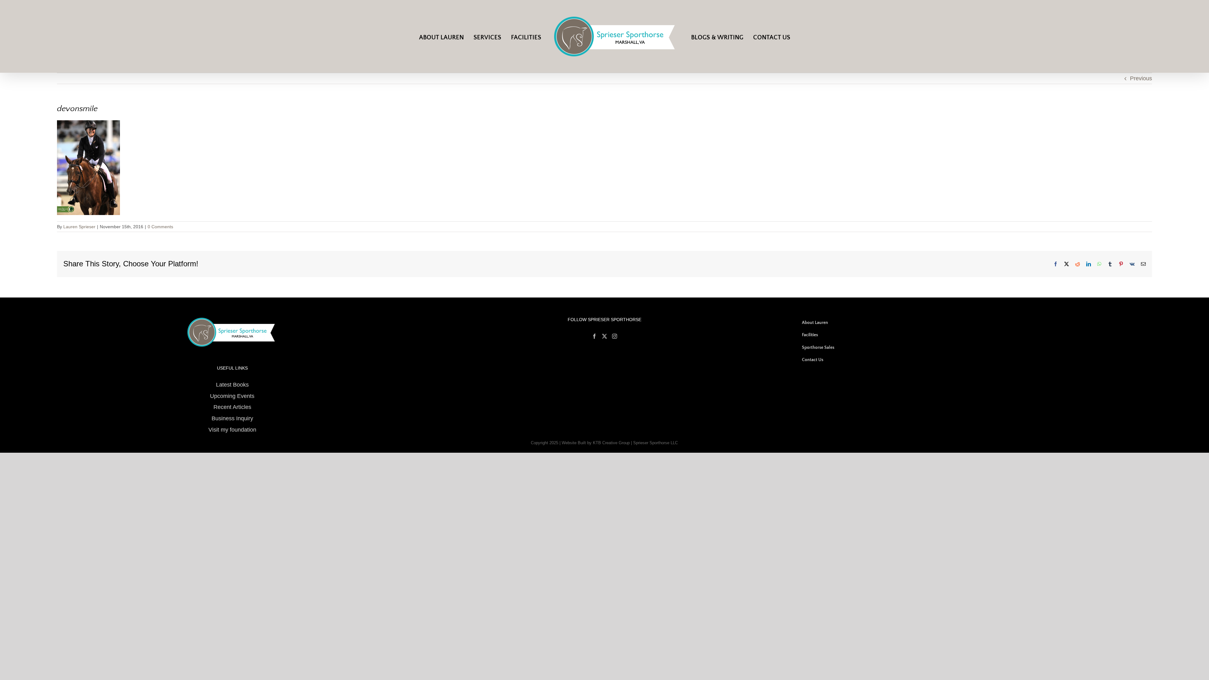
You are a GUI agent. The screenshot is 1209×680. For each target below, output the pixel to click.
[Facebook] (594, 336)
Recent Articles (232, 407)
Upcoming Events (232, 396)
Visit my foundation (232, 430)
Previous (1141, 78)
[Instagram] (614, 336)
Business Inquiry (232, 418)
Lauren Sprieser (79, 226)
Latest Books (232, 385)
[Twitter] (604, 336)
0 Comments (160, 226)
